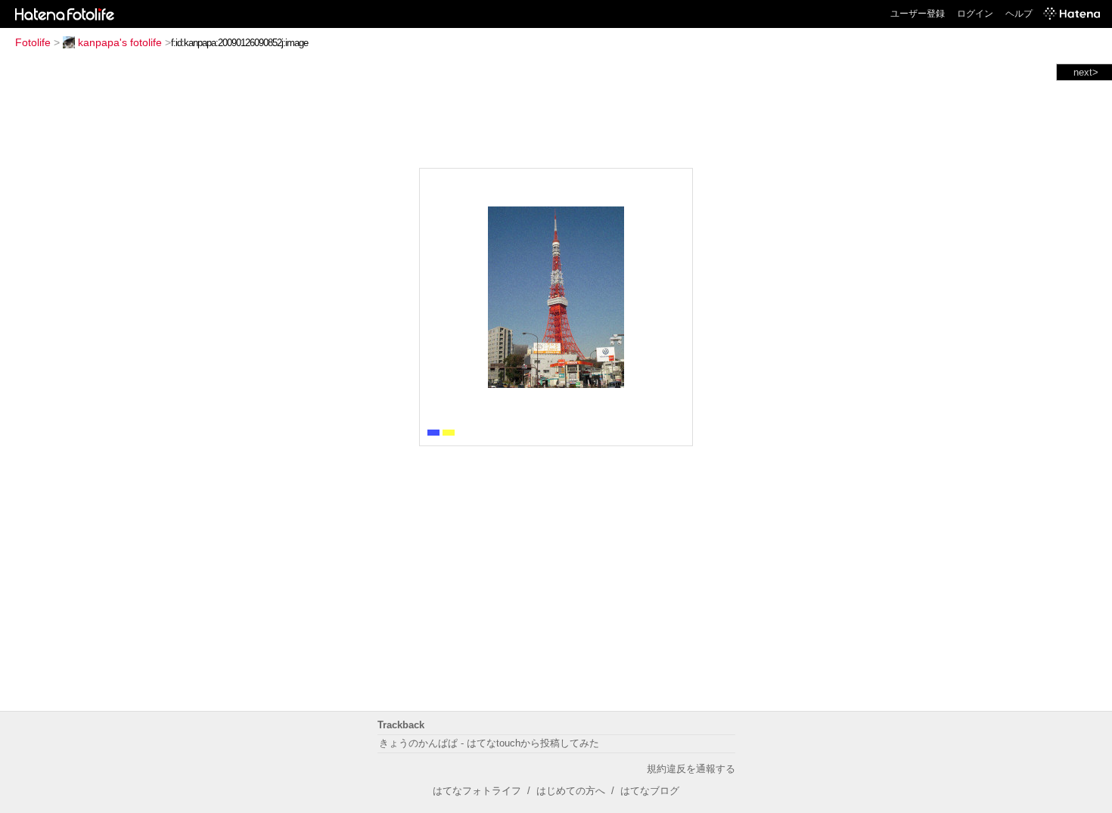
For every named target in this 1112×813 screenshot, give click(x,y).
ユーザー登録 (917, 13)
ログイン (975, 13)
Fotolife (33, 42)
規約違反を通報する (691, 768)
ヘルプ (1019, 13)
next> (1085, 72)
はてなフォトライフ (477, 790)
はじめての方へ (570, 790)
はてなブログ (649, 790)
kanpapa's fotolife (120, 42)
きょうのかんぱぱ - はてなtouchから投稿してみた (489, 743)
